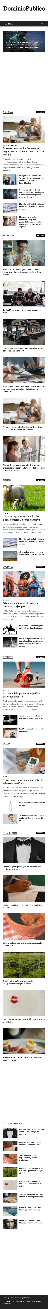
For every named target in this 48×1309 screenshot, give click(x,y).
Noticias (14, 145)
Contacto (6, 1301)
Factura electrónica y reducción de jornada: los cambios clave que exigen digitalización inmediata (24, 389)
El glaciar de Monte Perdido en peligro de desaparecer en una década (31, 206)
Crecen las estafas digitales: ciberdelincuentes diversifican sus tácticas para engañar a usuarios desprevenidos (31, 193)
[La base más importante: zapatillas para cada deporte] (24, 675)
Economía (6, 145)
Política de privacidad (33, 1301)
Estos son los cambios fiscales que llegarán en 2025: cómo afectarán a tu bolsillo (23, 151)
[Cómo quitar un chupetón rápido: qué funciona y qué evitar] (24, 1002)
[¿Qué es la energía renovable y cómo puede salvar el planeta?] (10, 552)
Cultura (6, 600)
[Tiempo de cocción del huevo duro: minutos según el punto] (24, 1041)
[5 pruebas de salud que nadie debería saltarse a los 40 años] (24, 762)
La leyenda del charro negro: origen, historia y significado (31, 626)
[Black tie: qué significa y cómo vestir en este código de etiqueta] (24, 850)
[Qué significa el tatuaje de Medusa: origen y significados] (10, 1220)
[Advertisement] (24, 81)
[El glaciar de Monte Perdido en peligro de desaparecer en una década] (10, 204)
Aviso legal (7, 1304)
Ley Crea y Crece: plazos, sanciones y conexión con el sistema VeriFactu (23, 349)
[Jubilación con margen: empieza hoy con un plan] (24, 293)
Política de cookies (17, 1301)
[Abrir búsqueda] (42, 24)
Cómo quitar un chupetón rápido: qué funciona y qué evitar (30, 1183)
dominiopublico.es (23, 1298)
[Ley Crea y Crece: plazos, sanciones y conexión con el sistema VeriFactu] (24, 332)
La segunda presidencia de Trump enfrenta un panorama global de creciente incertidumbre (31, 179)
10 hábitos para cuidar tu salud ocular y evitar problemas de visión (31, 817)
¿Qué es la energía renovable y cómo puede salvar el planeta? (32, 553)
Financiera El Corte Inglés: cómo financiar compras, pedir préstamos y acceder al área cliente (22, 272)
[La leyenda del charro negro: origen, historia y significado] (10, 626)
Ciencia (5, 513)
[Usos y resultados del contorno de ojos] (10, 803)
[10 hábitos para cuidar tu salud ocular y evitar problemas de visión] (10, 816)
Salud (5, 777)
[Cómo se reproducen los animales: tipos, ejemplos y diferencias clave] (24, 498)
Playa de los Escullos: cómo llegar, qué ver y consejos (30, 1208)
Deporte (6, 690)
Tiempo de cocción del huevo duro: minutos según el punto (31, 1195)
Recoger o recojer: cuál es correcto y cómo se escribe (30, 1143)
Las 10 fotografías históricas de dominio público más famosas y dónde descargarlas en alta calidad (32, 642)
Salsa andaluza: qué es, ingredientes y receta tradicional (28, 1157)
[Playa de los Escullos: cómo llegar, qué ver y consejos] (10, 1207)
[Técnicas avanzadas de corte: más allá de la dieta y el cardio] (10, 716)
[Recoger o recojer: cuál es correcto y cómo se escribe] (24, 888)
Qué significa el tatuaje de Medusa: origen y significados (31, 1221)
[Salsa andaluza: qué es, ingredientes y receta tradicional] (24, 926)
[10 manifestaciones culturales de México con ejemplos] (24, 585)
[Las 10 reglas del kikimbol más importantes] (10, 729)
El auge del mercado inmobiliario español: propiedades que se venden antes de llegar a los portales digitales (30, 222)
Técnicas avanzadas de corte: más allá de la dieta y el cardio (31, 717)
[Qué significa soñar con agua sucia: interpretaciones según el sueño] (24, 964)
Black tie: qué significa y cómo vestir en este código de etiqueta (31, 1131)
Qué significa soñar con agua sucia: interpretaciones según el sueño (18, 982)
